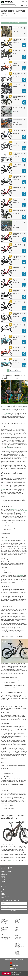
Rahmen (16, 921)
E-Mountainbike (23, 510)
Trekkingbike (9, 578)
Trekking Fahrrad (4, 929)
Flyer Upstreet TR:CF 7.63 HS (19, 313)
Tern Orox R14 (16, 142)
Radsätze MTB (17, 938)
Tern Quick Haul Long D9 (18, 73)
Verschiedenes (17, 950)
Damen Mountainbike (5, 922)
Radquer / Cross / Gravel (19, 922)
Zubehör (17, 419)
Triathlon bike (17, 919)
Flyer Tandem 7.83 (17, 324)
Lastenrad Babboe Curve (18, 119)
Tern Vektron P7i (16, 84)
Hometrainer (17, 952)
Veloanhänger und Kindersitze (20, 942)
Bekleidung (17, 945)
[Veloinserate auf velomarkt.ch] (7, 1)
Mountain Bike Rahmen (5, 923)
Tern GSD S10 (16, 347)
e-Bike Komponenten (14, 783)
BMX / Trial (17, 930)
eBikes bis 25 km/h (4, 938)
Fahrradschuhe (17, 954)
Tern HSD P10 (16, 62)
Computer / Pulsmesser (19, 946)
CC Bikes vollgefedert (5, 918)
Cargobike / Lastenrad (5, 934)
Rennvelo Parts (17, 944)
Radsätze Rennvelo (18, 939)
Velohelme (17, 953)
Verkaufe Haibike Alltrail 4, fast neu (20, 27)
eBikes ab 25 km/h (4, 939)
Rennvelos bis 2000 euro (19, 918)
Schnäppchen (3, 930)
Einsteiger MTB (4, 921)
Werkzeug (17, 951)
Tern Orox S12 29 (16, 50)
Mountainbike (14, 509)
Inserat (10, 860)
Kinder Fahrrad (3, 931)
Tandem (16, 929)
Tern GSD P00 (16, 336)
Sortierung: (4, 15)
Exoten (16, 928)
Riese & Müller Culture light (18, 96)
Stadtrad (2, 928)
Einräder (16, 935)
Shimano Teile (17, 947)
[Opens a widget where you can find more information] (6, 973)
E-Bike (7, 447)
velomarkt (7, 413)
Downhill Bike (3, 919)
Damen (16, 920)
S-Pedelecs (3, 489)
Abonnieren (14, 910)
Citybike (5, 540)
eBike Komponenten (18, 955)
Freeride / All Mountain (5, 920)
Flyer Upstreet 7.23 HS (17, 164)
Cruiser (16, 934)
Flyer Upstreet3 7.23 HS (18, 39)
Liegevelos (17, 931)
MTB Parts (17, 943)
